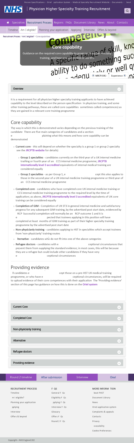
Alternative (19, 340)
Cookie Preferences (101, 431)
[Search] (127, 10)
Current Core (20, 306)
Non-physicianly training (27, 329)
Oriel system (90, 284)
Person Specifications (34, 2)
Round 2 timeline (21, 377)
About (128, 2)
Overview (18, 88)
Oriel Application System (58, 2)
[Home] (8, 22)
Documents (117, 2)
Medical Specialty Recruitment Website (91, 2)
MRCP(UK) (100, 75)
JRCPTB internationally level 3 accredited (66, 196)
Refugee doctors (22, 351)
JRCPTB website (35, 150)
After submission (51, 377)
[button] (18, 22)
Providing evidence (23, 362)
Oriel (113, 377)
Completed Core (22, 318)
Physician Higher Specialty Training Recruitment (69, 8)
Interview (82, 377)
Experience (117, 75)
